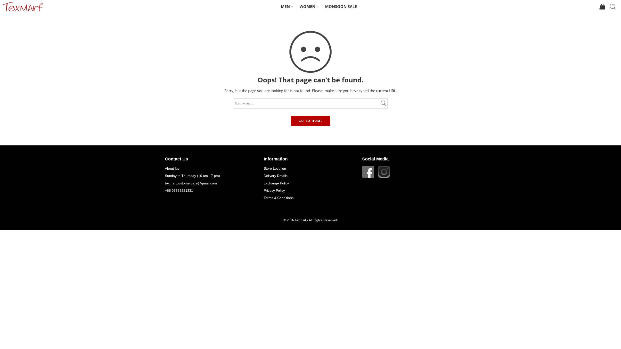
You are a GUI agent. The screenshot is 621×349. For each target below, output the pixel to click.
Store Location (275, 168)
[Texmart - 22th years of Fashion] (22, 6)
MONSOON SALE (341, 6)
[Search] (612, 6)
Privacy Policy (274, 190)
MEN (285, 6)
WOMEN (307, 6)
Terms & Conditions (279, 198)
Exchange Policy (276, 183)
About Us (172, 168)
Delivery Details (275, 176)
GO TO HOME (311, 121)
